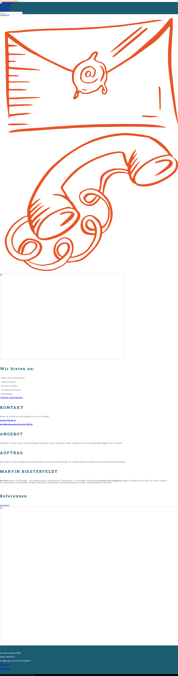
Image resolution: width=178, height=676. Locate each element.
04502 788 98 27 (8, 421)
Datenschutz (5, 7)
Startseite (4, 11)
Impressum (5, 9)
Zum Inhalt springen (9, 1)
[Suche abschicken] (24, 13)
